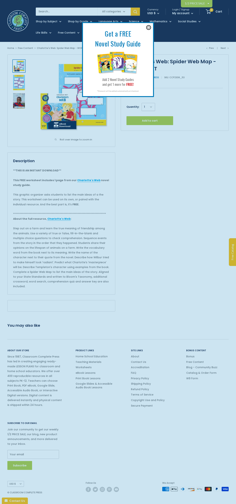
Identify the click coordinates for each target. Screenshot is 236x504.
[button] (148, 27)
